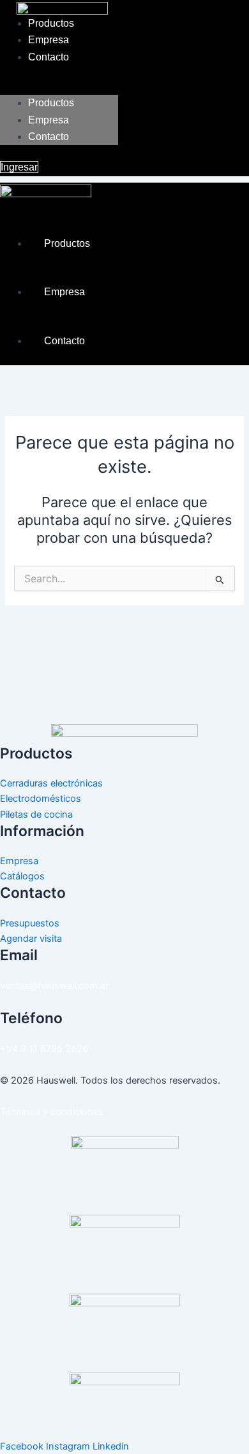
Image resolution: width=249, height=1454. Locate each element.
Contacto (48, 57)
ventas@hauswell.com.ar (54, 985)
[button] (59, 87)
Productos (51, 23)
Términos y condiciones (51, 1111)
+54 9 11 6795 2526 (44, 1048)
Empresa (48, 39)
